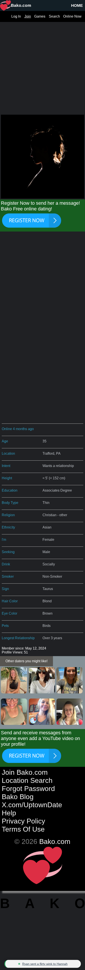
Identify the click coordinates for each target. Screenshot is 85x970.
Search (54, 16)
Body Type (10, 503)
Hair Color (10, 601)
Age (5, 441)
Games (39, 16)
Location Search (27, 780)
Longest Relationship (18, 638)
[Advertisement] (42, 65)
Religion (8, 515)
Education (9, 490)
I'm (4, 539)
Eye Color (9, 613)
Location (8, 453)
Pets (5, 626)
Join (27, 16)
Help (9, 813)
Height (7, 478)
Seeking (8, 552)
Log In (16, 16)
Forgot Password (28, 789)
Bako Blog (18, 797)
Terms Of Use (23, 829)
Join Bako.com (25, 772)
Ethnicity (8, 527)
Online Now (72, 16)
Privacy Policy (23, 821)
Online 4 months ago (18, 429)
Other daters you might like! (26, 661)
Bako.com (54, 841)
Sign (5, 589)
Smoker (8, 576)
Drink (6, 564)
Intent (6, 466)
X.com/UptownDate (32, 805)
